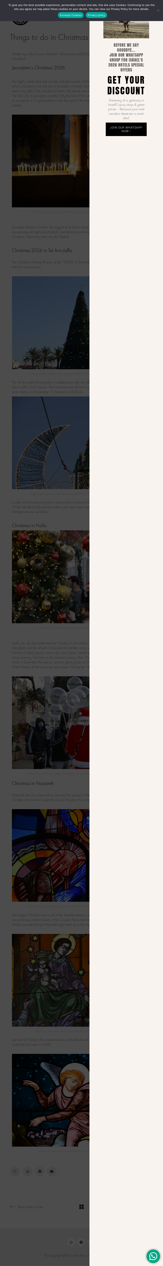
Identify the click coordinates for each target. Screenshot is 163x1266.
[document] (81, 633)
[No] (158, 11)
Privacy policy (96, 15)
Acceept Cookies (71, 15)
